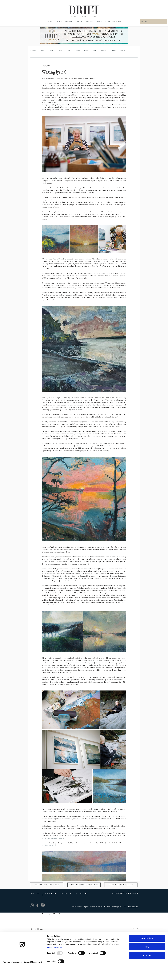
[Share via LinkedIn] (54, 913)
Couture (51, 50)
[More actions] (125, 65)
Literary (113, 50)
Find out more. (133, 906)
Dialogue (77, 50)
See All (135, 929)
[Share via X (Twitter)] (48, 913)
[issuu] (43, 905)
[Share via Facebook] (43, 913)
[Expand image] (55, 239)
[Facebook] (37, 905)
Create (60, 50)
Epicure (86, 50)
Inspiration (104, 50)
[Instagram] (31, 905)
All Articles (33, 50)
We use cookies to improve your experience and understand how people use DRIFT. (100, 906)
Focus (94, 50)
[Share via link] (60, 913)
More (121, 50)
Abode (42, 50)
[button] (99, 21)
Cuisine (68, 50)
